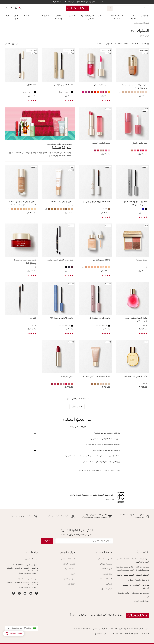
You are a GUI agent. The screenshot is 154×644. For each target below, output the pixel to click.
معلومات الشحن (105, 559)
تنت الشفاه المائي (141, 601)
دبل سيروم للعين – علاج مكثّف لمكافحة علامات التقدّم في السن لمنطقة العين (132, 568)
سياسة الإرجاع (106, 564)
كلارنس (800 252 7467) (20, 565)
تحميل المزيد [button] (77, 407)
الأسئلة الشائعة (105, 579)
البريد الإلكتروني (31, 559)
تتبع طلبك (107, 574)
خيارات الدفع (107, 569)
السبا (73, 574)
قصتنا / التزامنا (69, 564)
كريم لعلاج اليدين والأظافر (138, 580)
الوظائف (71, 584)
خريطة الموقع (101, 634)
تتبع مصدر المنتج (68, 569)
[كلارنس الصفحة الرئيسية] (77, 8)
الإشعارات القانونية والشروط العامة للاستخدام (129, 634)
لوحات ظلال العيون (84, 470)
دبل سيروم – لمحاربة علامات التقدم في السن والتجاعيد (133, 560)
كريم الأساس (106, 470)
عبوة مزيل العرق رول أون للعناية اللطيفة (135, 586)
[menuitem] (20, 8)
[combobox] (21, 628)
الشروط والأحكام (100, 629)
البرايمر (93, 470)
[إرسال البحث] (109, 8)
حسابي (109, 584)
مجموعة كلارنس (68, 559)
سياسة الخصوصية (82, 629)
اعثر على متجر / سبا (67, 579)
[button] (144, 35)
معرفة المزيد (109, 500)
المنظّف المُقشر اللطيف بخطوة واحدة (133, 575)
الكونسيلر (98, 470)
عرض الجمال (106, 589)
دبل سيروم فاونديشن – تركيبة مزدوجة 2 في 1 (133, 594)
